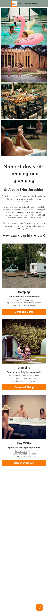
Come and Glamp (24, 387)
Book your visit (21, 451)
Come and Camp (24, 311)
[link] (14, 4)
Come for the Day (24, 462)
